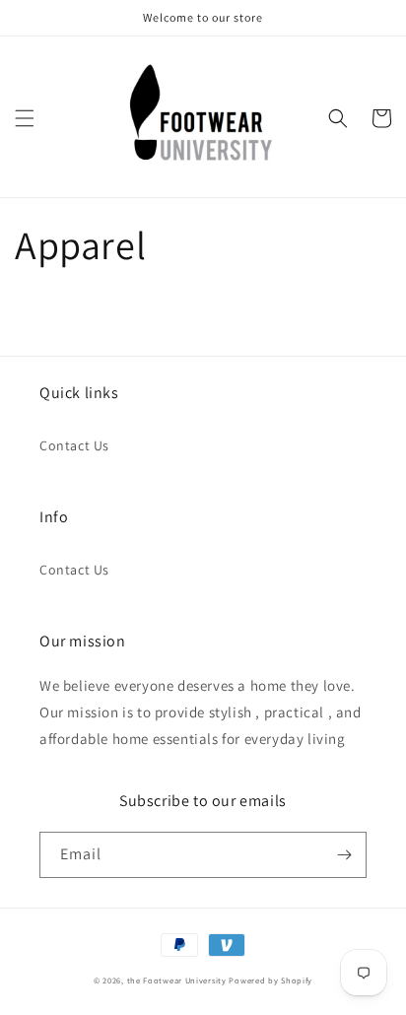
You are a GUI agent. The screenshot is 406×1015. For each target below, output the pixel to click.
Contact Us (74, 445)
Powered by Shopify (270, 980)
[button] (24, 118)
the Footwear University (177, 980)
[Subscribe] (344, 855)
